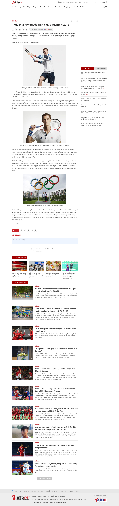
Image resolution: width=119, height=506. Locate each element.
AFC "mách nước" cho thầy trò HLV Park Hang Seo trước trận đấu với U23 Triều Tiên (56, 410)
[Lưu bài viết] (27, 29)
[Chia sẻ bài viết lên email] (20, 29)
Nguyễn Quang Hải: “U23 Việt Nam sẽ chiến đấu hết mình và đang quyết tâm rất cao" (55, 428)
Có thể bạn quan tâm (20, 257)
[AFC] (22, 413)
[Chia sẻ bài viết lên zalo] (16, 29)
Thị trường (26, 7)
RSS (106, 7)
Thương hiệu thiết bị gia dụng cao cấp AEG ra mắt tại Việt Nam (19, 275)
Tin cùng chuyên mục (20, 282)
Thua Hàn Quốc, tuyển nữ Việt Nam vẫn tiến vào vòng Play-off (55, 330)
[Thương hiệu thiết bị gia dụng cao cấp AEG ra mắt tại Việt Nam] (19, 266)
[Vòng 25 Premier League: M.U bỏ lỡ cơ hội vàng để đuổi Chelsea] (22, 373)
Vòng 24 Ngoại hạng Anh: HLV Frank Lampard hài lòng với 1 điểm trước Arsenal (56, 390)
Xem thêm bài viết (45, 479)
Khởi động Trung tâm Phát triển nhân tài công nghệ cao (36, 275)
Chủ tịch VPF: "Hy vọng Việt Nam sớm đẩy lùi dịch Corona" (56, 350)
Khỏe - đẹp (58, 7)
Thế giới (35, 7)
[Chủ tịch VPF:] (22, 353)
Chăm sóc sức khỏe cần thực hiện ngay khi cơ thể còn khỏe (53, 275)
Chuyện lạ (67, 7)
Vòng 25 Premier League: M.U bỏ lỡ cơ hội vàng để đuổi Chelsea (55, 370)
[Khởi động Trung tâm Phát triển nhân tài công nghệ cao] (36, 266)
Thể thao (15, 21)
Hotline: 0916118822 (76, 2)
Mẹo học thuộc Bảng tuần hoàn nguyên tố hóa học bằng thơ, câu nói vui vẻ (93, 112)
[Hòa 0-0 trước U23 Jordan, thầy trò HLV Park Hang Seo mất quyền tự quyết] (22, 468)
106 (86, 94)
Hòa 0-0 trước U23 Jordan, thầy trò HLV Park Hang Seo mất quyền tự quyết (56, 464)
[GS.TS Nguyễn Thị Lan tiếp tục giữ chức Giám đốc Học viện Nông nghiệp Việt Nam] (70, 266)
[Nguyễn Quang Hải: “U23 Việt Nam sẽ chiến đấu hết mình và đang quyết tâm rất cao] (22, 431)
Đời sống (18, 7)
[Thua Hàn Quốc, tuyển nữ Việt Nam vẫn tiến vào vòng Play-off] (22, 333)
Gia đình (42, 7)
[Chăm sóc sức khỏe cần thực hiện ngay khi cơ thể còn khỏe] (53, 266)
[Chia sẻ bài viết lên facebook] (13, 29)
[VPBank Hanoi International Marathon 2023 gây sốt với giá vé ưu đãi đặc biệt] (22, 293)
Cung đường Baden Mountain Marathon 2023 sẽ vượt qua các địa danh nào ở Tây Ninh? (55, 310)
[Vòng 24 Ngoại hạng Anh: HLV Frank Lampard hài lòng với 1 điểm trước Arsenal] (22, 393)
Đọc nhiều (88, 69)
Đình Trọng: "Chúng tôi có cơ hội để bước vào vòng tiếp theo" (54, 446)
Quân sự (75, 7)
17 (103, 88)
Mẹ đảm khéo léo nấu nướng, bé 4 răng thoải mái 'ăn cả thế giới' (93, 118)
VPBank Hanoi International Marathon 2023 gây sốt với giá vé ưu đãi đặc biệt (55, 290)
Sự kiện (82, 7)
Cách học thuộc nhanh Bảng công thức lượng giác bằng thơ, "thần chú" (92, 87)
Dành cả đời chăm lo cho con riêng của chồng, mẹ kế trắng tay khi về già (92, 124)
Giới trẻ (50, 7)
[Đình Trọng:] (22, 449)
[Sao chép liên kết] (23, 29)
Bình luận (15, 230)
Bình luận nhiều (101, 69)
